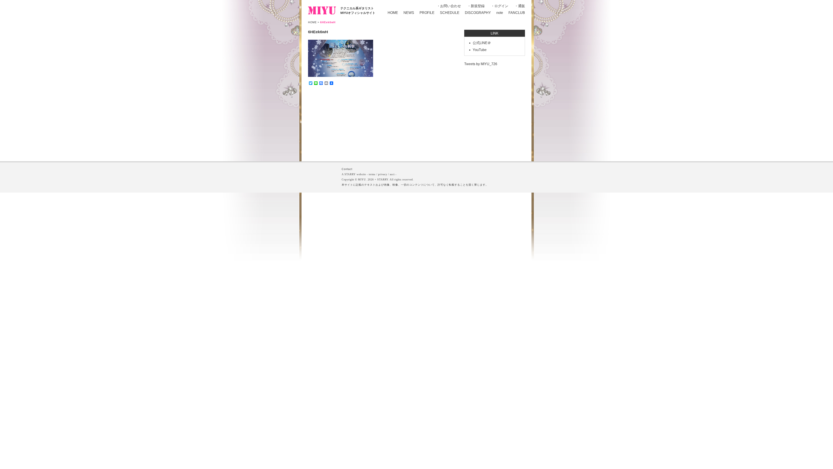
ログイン (501, 6)
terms (372, 174)
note (499, 13)
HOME (393, 13)
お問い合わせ (450, 6)
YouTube (480, 50)
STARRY (350, 174)
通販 (521, 6)
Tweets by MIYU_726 (480, 64)
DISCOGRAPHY (478, 13)
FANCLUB (516, 13)
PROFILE (427, 13)
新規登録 (478, 6)
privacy (382, 174)
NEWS (408, 13)
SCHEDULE (449, 13)
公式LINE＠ (482, 43)
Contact (347, 169)
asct (392, 174)
